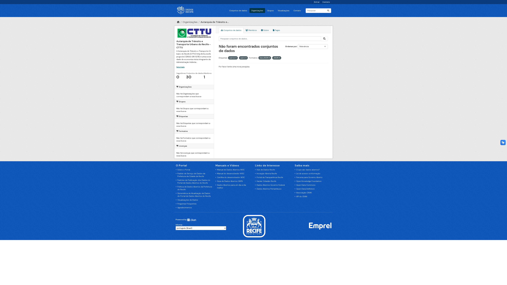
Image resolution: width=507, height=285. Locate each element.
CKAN (191, 219)
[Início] (178, 22)
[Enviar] (328, 10)
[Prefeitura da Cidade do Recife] (254, 226)
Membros (252, 30)
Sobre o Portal (183, 169)
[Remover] (235, 58)
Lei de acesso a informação (308, 173)
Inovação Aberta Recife (267, 173)
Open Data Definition (305, 189)
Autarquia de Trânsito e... (215, 22)
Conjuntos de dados (238, 10)
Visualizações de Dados (187, 200)
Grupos (270, 10)
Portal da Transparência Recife (270, 177)
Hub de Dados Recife (266, 169)
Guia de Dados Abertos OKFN (230, 181)
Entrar (317, 2)
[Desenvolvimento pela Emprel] (320, 226)
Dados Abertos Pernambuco (269, 189)
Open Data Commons (305, 185)
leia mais (180, 67)
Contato (326, 2)
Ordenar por (291, 46)
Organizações (257, 10)
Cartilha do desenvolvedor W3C (231, 177)
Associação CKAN (304, 192)
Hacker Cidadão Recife (266, 181)
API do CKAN (301, 196)
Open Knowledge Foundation (308, 181)
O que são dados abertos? (308, 169)
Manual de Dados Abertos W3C (231, 169)
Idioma (179, 225)
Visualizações (283, 10)
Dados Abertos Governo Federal (271, 185)
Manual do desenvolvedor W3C (230, 173)
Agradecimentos (184, 207)
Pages (277, 30)
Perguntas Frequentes (186, 204)
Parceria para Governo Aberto (309, 177)
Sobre (266, 30)
